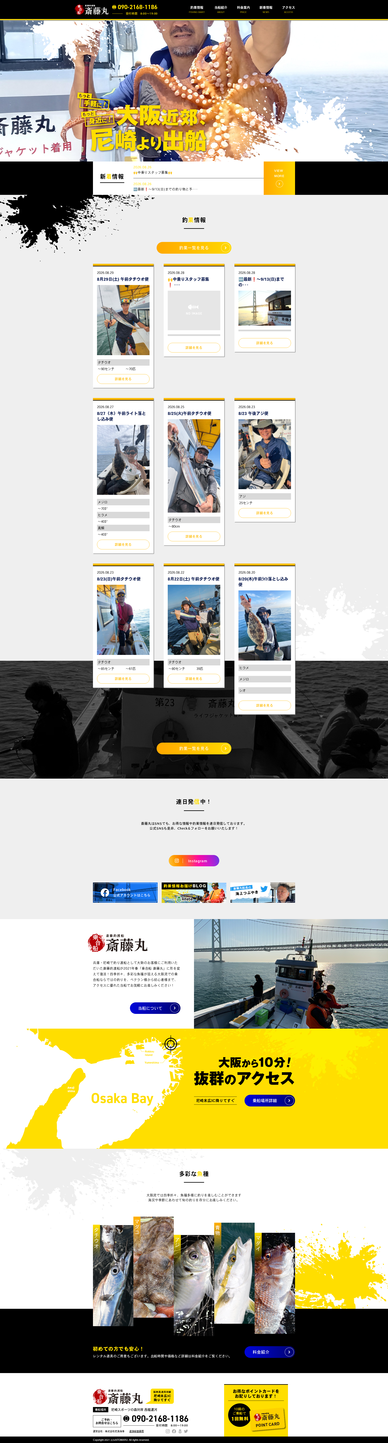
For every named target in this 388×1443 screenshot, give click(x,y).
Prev (5, 91)
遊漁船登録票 (136, 1431)
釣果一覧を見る (194, 248)
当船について (150, 1008)
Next (383, 91)
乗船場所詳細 (265, 1101)
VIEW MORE (279, 173)
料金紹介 (261, 1352)
